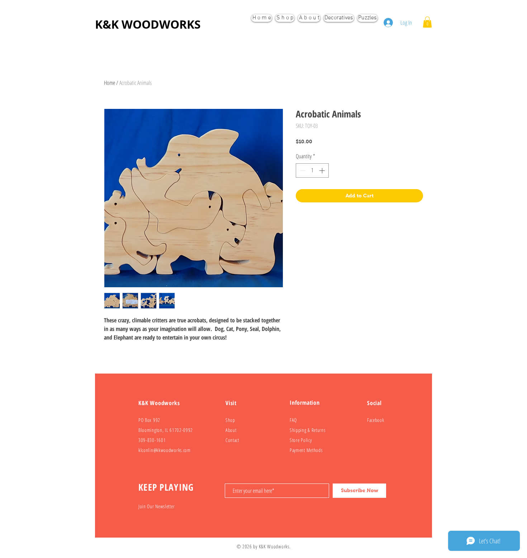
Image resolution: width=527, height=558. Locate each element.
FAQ (293, 420)
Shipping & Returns (308, 430)
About (231, 430)
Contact (232, 440)
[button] (427, 22)
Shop (230, 420)
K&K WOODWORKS (148, 24)
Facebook (375, 420)
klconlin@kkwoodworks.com (164, 450)
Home (109, 83)
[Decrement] (302, 170)
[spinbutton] (312, 170)
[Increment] (323, 170)
